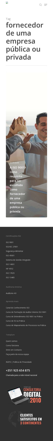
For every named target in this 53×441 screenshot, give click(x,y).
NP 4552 (9, 268)
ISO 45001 (10, 255)
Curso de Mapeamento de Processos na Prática (26, 325)
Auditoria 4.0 (11, 293)
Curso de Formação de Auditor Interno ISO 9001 (26, 312)
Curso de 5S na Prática (15, 321)
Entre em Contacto (14, 350)
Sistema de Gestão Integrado (18, 260)
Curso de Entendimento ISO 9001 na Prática (24, 316)
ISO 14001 (10, 264)
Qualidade (14, 162)
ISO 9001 (10, 242)
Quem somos (11, 341)
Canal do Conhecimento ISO (17, 307)
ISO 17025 (10, 273)
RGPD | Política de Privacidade (19, 362)
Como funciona (12, 345)
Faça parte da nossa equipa (17, 354)
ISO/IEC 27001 (12, 246)
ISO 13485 (10, 277)
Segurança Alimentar (14, 251)
